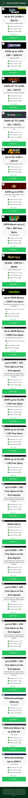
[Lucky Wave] (14, 114)
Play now (13, 38)
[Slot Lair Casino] (14, 151)
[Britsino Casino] (14, 45)
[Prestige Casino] (14, 186)
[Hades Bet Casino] (14, 80)
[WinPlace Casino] (14, 10)
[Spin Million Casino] (14, 218)
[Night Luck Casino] (14, 257)
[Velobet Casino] (14, 291)
